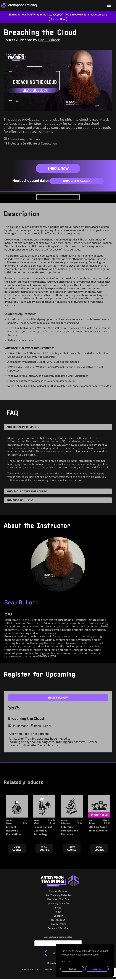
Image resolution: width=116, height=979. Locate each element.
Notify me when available (76, 181)
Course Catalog (58, 891)
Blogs (58, 907)
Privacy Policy (58, 924)
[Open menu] (109, 5)
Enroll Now (58, 168)
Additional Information (22, 426)
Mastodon (27, 969)
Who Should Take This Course (26, 491)
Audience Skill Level (20, 500)
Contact (58, 915)
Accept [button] (97, 969)
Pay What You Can (58, 899)
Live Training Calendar (58, 895)
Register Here (58, 18)
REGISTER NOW (58, 697)
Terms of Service (58, 928)
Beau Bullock (49, 39)
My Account (58, 920)
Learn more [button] (67, 961)
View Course (16, 848)
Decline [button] (72, 969)
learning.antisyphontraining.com (31, 742)
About (58, 911)
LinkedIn (47, 969)
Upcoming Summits (58, 903)
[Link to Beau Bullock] (58, 564)
